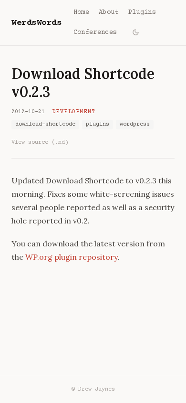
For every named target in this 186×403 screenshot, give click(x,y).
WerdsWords (36, 23)
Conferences (95, 32)
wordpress (135, 124)
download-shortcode (45, 124)
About (109, 12)
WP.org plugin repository (71, 257)
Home (81, 12)
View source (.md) (39, 142)
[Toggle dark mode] (135, 32)
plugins (97, 124)
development (73, 112)
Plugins (142, 12)
